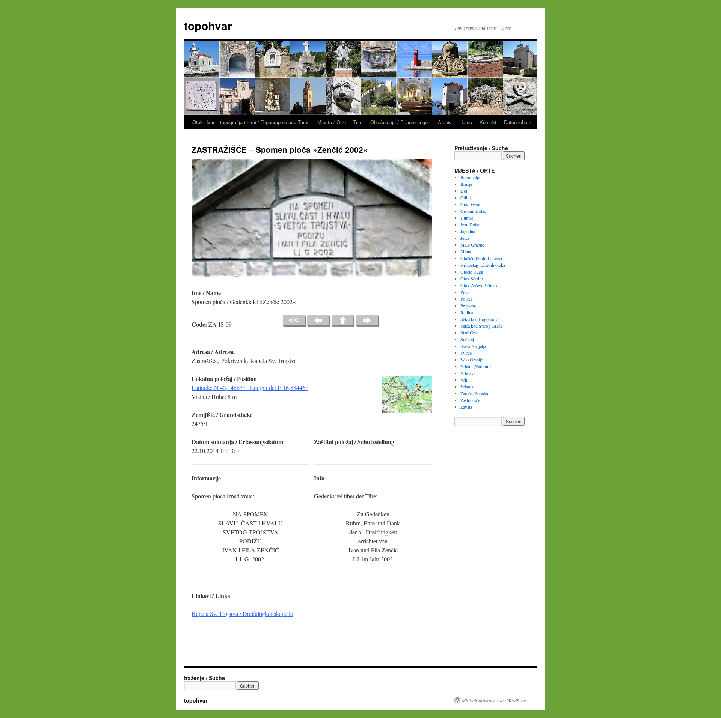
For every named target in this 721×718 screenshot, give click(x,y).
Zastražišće (470, 400)
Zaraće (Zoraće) (474, 393)
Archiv (445, 122)
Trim (358, 122)
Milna (465, 251)
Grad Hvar (470, 204)
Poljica (466, 299)
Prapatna (468, 306)
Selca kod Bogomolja (479, 319)
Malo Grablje (472, 245)
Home (465, 122)
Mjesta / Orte (331, 122)
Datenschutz (517, 122)
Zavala (466, 407)
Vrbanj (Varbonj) (475, 366)
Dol (463, 191)
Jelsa (464, 238)
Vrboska (467, 373)
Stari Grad (469, 333)
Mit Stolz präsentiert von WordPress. (495, 700)
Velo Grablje (471, 360)
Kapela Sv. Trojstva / (242, 613)
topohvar (208, 25)
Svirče (466, 353)
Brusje (466, 184)
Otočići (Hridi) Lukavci (481, 258)
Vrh (463, 380)
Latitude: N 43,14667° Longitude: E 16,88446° (250, 387)
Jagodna (467, 231)
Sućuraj (467, 339)
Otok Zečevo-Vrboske (479, 285)
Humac (466, 218)
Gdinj (465, 197)
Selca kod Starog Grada (481, 326)
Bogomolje (470, 177)
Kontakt (488, 122)
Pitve (464, 292)
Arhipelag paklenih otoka (482, 265)
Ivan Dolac (470, 224)
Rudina (466, 312)
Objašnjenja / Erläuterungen (400, 122)
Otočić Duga (471, 272)
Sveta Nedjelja (473, 346)
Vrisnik (467, 387)
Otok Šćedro (471, 278)
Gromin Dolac (473, 211)
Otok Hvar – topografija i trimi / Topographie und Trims (251, 122)
